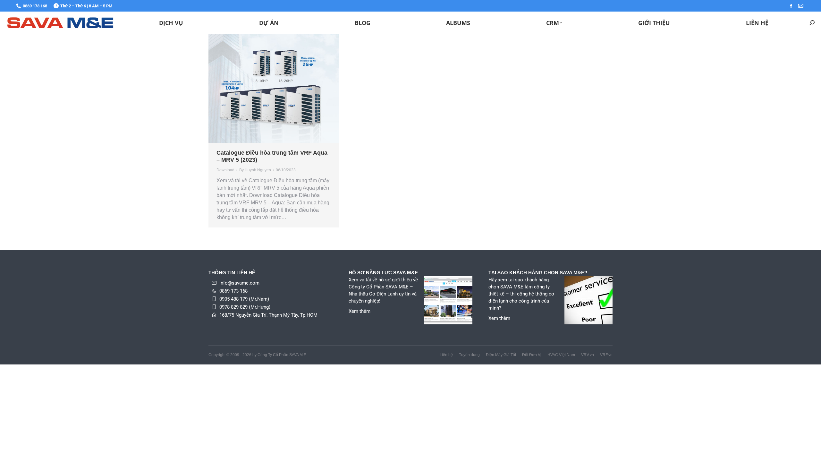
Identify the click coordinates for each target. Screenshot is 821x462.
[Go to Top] (811, 452)
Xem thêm (359, 311)
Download (225, 170)
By (255, 170)
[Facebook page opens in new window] (791, 6)
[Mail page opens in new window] (801, 6)
